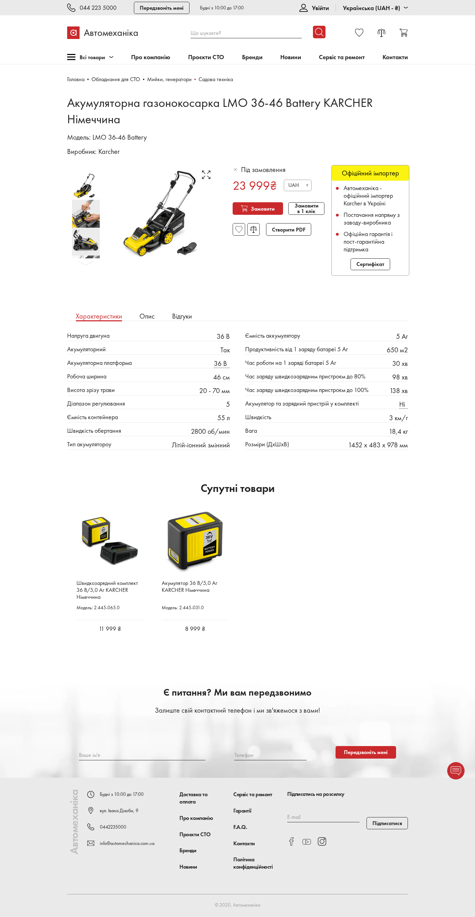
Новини (290, 57)
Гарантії (242, 810)
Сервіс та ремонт (342, 57)
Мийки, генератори (169, 79)
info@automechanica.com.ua (127, 843)
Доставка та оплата (193, 798)
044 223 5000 (98, 7)
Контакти (395, 57)
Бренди (252, 57)
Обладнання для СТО (115, 79)
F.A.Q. (240, 827)
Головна (75, 79)
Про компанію (150, 57)
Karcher (109, 151)
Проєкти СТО (206, 57)
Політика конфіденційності (253, 863)
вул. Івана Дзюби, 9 (119, 810)
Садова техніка (216, 79)
